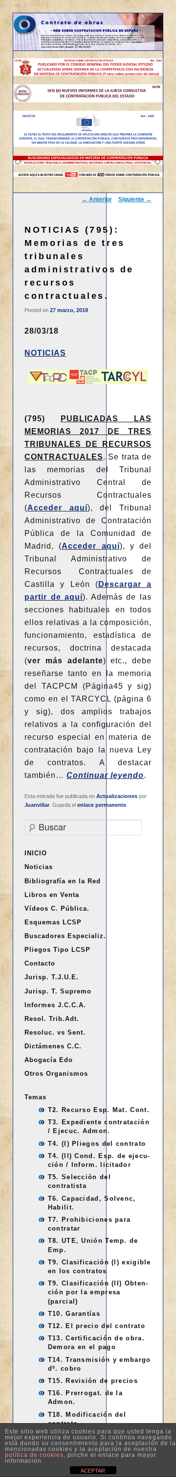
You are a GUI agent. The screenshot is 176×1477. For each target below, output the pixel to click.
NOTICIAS (45, 353)
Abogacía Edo (48, 1060)
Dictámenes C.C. (53, 1046)
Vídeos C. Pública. (56, 908)
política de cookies (34, 1455)
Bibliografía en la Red (62, 881)
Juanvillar (36, 805)
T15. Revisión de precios (93, 1380)
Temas (35, 1097)
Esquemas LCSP (53, 922)
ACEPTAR (93, 1471)
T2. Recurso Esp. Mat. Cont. (99, 1110)
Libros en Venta (51, 894)
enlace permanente (101, 805)
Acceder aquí (57, 508)
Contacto (39, 963)
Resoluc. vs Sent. (55, 1032)
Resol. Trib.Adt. (51, 1018)
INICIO (35, 853)
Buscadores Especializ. (65, 936)
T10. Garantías (74, 1313)
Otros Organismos (56, 1073)
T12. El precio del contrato (96, 1326)
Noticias (38, 867)
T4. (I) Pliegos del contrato (97, 1143)
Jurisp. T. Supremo (57, 991)
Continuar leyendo (105, 775)
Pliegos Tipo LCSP (57, 949)
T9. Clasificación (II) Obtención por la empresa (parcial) (98, 1292)
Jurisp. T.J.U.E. (51, 977)
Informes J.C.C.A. (55, 1005)
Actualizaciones (116, 796)
